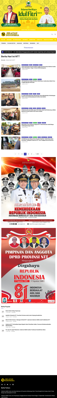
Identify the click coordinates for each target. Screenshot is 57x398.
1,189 (37, 154)
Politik (3, 39)
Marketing (32, 39)
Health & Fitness (48, 39)
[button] (52, 34)
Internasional (17, 39)
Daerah (31, 79)
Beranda (3, 60)
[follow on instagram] (4, 384)
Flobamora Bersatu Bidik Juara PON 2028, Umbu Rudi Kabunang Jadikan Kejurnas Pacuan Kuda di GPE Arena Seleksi (39, 110)
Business (25, 39)
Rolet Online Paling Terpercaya (13, 310)
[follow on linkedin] (13, 384)
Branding (32, 43)
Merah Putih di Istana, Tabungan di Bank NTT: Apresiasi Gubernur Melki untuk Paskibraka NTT (28, 319)
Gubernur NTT (44, 137)
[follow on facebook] (2, 384)
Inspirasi (25, 43)
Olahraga (39, 79)
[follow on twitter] (10, 384)
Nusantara (38, 108)
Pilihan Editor (11, 43)
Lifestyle (39, 39)
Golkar (31, 93)
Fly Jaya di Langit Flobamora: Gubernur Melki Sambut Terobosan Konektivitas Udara (25, 329)
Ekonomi (9, 39)
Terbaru (3, 43)
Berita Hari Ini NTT (25, 79)
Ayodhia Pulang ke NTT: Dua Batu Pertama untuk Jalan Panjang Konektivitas (24, 315)
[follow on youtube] (7, 384)
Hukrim (34, 93)
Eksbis (31, 108)
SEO (38, 43)
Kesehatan (43, 122)
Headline (19, 43)
